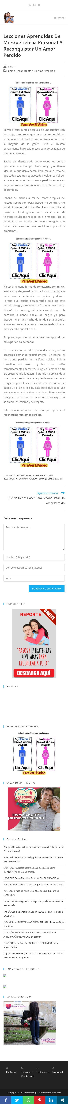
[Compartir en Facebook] (5, 1100)
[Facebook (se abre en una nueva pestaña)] (34, 5)
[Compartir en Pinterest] (39, 1100)
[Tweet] (17, 1100)
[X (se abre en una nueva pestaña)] (30, 5)
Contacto (11, 1071)
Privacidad (57, 1071)
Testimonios (43, 1071)
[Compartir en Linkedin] (51, 1100)
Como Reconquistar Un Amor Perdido (31, 71)
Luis (10, 66)
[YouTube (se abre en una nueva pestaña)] (38, 5)
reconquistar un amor (50, 478)
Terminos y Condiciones (27, 1074)
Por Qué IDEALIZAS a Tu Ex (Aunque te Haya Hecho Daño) (33, 884)
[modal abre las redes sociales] (62, 1100)
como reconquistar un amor (30, 475)
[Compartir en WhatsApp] (28, 1100)
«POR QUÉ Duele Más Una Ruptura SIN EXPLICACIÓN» (31, 878)
